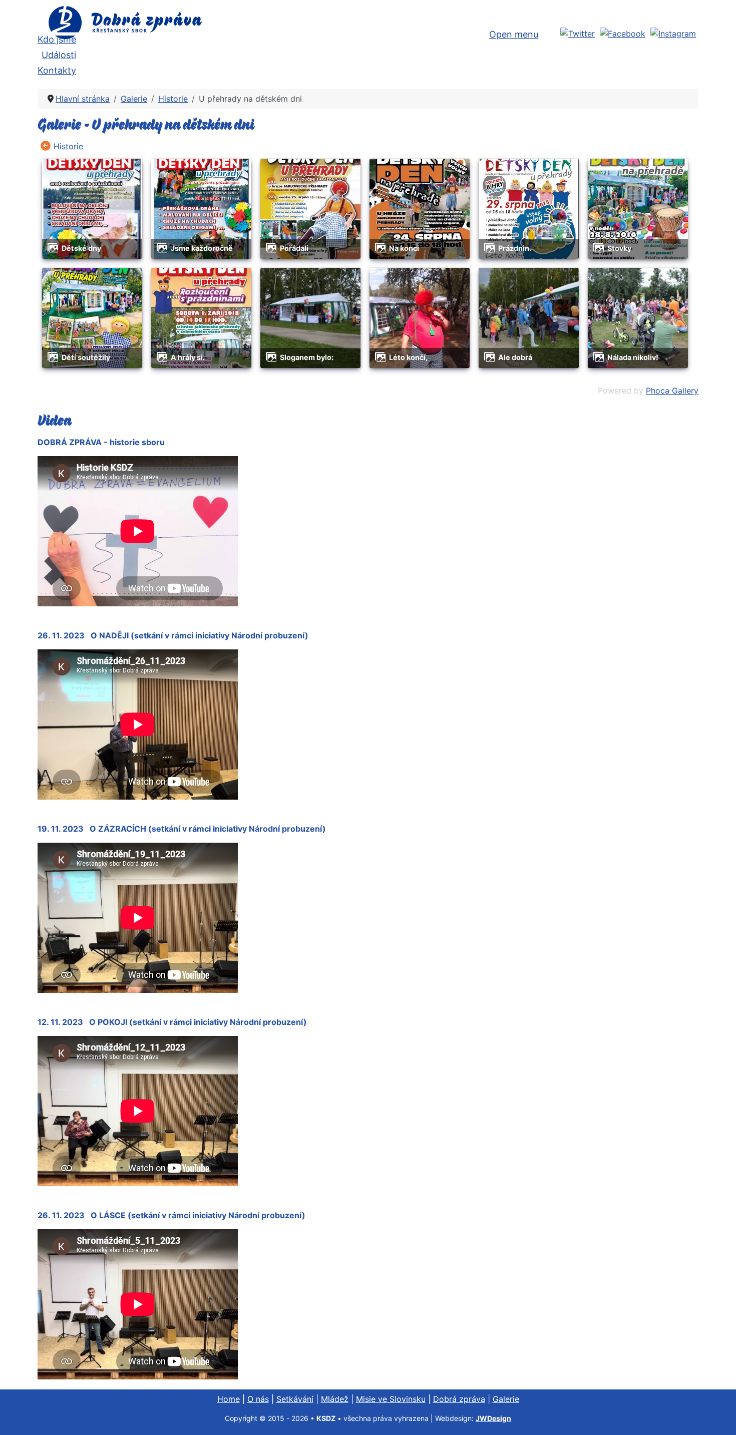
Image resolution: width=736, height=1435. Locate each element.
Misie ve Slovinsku (391, 1399)
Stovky (619, 248)
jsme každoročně (202, 248)
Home (228, 1399)
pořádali (294, 248)
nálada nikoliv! (632, 357)
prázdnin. (514, 248)
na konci (404, 248)
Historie (68, 146)
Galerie (506, 1399)
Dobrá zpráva (459, 1399)
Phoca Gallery (672, 391)
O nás (258, 1399)
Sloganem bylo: (306, 357)
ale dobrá (515, 357)
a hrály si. (188, 357)
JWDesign (493, 1418)
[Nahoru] (718, 1416)
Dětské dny (81, 248)
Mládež (334, 1399)
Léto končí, (408, 357)
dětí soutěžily (86, 357)
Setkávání (294, 1399)
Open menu (513, 34)
